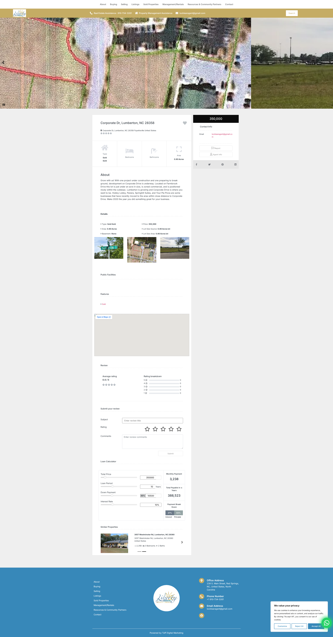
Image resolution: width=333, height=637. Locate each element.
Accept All (316, 626)
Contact (229, 4)
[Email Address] (201, 606)
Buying (113, 4)
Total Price (106, 474)
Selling (124, 4)
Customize (282, 626)
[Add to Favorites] (185, 124)
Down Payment (108, 492)
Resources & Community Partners (204, 4)
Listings (135, 4)
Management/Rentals (173, 4)
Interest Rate (107, 501)
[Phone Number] (201, 596)
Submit (171, 453)
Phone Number (215, 596)
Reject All (299, 626)
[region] (299, 616)
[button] (101, 542)
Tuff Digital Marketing (172, 633)
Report (217, 148)
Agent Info (217, 154)
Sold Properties (151, 4)
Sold (104, 304)
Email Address (215, 606)
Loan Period (107, 483)
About (103, 4)
